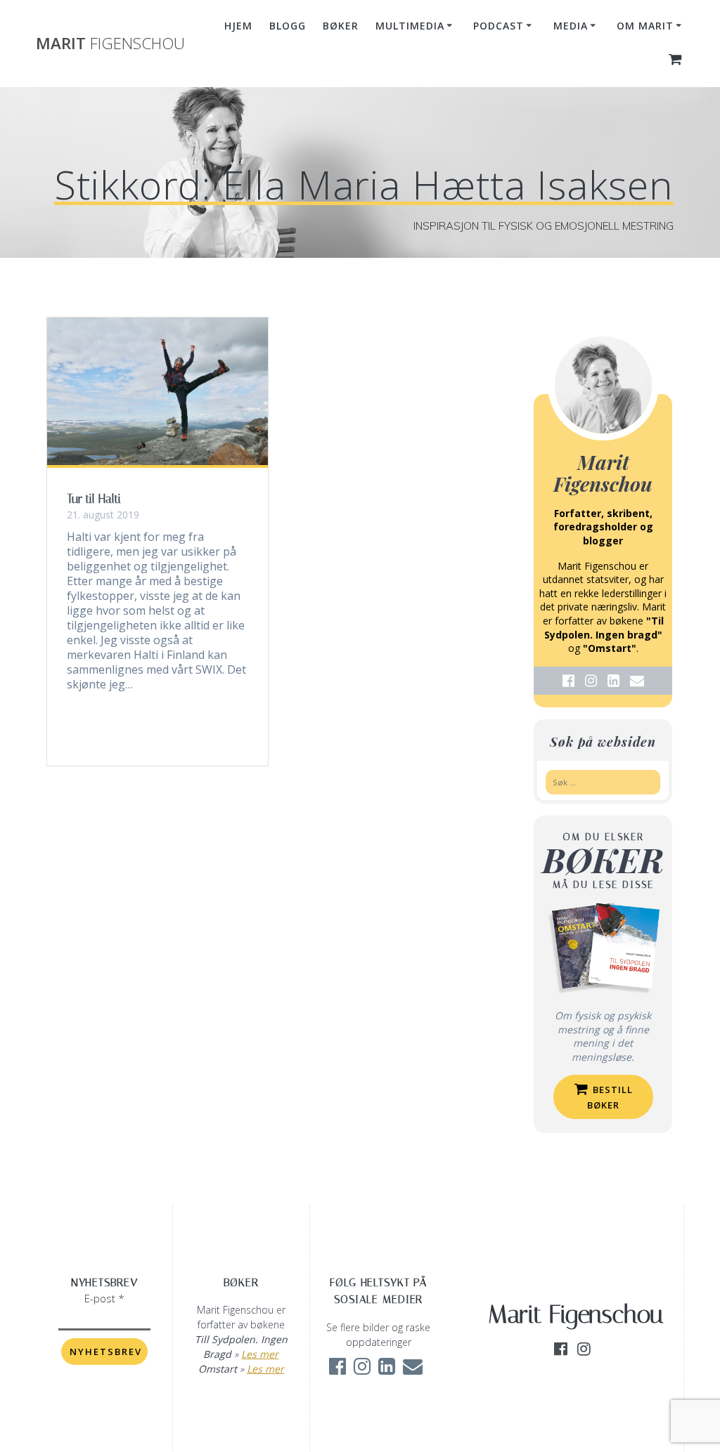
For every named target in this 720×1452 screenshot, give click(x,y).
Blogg (287, 25)
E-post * (104, 1298)
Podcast (498, 25)
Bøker (341, 25)
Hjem (238, 25)
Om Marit (645, 25)
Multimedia (409, 25)
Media (570, 25)
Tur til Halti (94, 499)
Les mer (259, 1354)
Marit (110, 43)
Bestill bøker (610, 1097)
